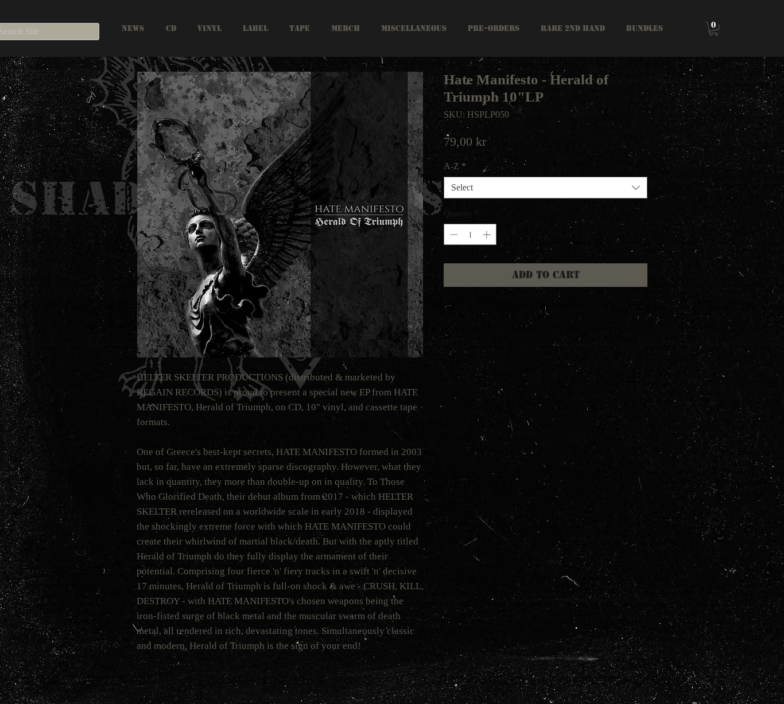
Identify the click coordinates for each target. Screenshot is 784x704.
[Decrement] (452, 234)
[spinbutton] (470, 234)
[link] (713, 29)
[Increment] (487, 234)
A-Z (455, 166)
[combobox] (545, 188)
